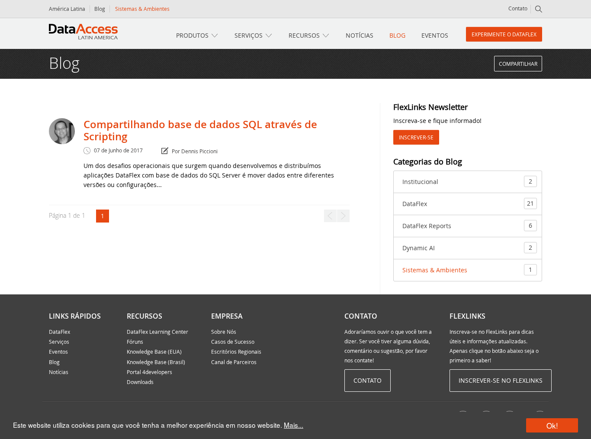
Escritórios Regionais (236, 351)
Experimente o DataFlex (504, 34)
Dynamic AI (467, 247)
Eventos (434, 35)
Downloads (140, 381)
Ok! (552, 425)
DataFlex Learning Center (157, 331)
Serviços (248, 35)
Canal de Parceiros (234, 361)
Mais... (293, 424)
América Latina (67, 8)
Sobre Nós (223, 331)
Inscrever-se (416, 137)
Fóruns (135, 341)
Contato (517, 8)
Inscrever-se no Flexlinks (501, 380)
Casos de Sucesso (232, 341)
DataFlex (468, 203)
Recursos (304, 35)
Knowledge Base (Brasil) (156, 361)
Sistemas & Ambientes (467, 269)
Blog (99, 8)
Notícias (359, 35)
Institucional (467, 181)
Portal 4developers (149, 371)
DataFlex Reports (467, 225)
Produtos (192, 35)
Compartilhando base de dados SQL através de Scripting (200, 130)
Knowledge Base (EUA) (154, 351)
